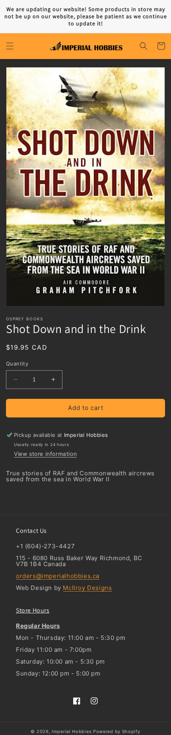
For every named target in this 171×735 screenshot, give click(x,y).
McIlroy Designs (87, 587)
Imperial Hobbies (71, 731)
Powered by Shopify (116, 731)
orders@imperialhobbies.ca (57, 576)
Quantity (17, 363)
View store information (45, 453)
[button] (10, 46)
